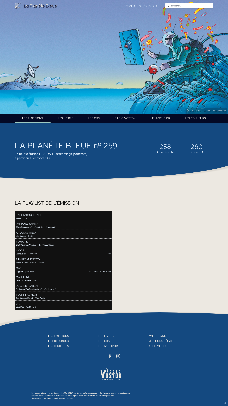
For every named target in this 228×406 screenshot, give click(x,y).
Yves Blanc (153, 6)
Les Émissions (32, 118)
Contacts (133, 6)
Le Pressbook (58, 341)
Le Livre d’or (160, 118)
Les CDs (94, 118)
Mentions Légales (162, 341)
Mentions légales (66, 398)
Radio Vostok (125, 118)
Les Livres (65, 118)
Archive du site (160, 346)
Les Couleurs (195, 118)
